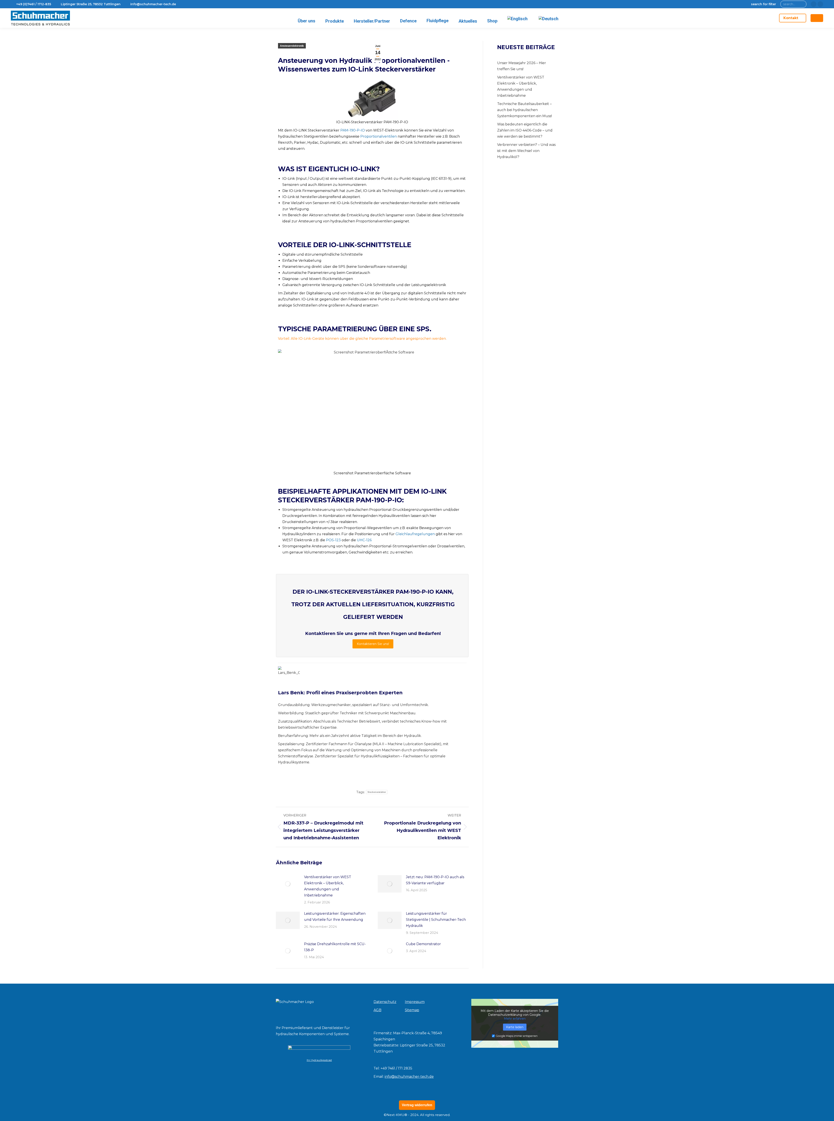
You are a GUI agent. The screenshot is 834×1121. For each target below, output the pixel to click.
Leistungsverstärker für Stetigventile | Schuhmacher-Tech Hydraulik (436, 919)
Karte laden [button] (514, 1027)
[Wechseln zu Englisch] (518, 18)
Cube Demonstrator (423, 944)
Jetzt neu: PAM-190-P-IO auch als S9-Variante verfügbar (435, 880)
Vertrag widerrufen (417, 1105)
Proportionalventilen (378, 136)
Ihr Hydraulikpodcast (319, 1060)
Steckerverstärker (376, 792)
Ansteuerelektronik (292, 45)
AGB (377, 1010)
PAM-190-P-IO (352, 130)
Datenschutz (385, 1002)
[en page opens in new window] (813, 4)
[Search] (802, 4)
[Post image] (288, 884)
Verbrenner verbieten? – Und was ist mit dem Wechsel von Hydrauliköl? (526, 151)
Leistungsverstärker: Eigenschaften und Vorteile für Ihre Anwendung (335, 916)
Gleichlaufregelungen (415, 534)
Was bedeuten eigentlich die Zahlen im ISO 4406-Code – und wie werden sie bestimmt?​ (525, 130)
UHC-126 (364, 540)
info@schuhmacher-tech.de (409, 1076)
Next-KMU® (397, 1115)
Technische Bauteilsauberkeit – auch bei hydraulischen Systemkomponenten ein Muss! (524, 110)
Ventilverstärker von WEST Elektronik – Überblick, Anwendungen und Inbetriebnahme (327, 886)
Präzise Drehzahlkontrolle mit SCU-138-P (335, 947)
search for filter (763, 4)
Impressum (415, 1002)
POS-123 (333, 540)
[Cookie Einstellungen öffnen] (9, 1115)
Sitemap (412, 1010)
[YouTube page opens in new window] (820, 4)
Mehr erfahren (515, 1019)
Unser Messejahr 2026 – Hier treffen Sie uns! (521, 66)
